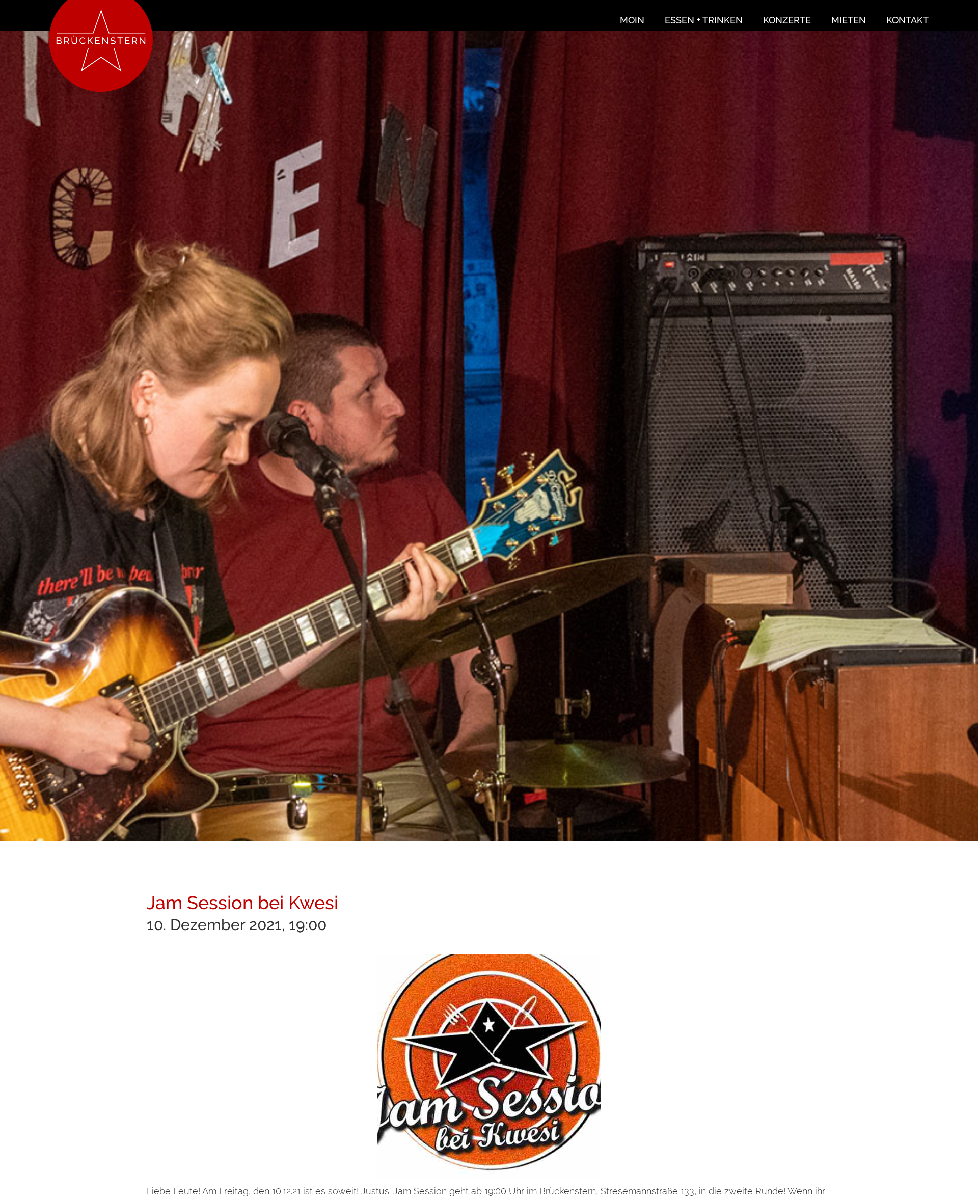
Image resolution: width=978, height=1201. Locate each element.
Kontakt (907, 20)
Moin (632, 20)
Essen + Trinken (704, 20)
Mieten (848, 20)
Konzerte (787, 20)
